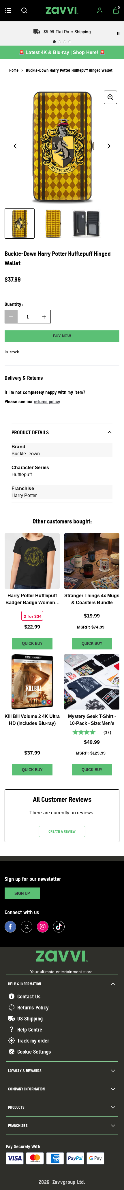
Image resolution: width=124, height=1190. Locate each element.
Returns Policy (32, 1007)
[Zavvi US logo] (62, 10)
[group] (62, 146)
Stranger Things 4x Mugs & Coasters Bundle (91, 599)
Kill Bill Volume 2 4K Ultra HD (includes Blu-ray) (32, 720)
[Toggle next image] (109, 146)
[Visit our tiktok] (59, 926)
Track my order (33, 1040)
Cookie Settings (34, 1051)
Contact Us (29, 996)
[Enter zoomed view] (110, 97)
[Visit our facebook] (10, 926)
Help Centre (29, 1029)
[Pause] (118, 33)
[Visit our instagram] (42, 926)
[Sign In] (99, 10)
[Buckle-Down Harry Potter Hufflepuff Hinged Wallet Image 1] (20, 223)
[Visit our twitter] (26, 926)
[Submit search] (24, 10)
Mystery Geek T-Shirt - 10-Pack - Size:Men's (92, 720)
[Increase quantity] (44, 316)
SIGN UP (22, 893)
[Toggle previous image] (15, 146)
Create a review (62, 831)
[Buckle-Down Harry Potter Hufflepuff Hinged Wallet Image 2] (53, 223)
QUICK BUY (32, 643)
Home (13, 70)
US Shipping (30, 1018)
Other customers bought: (62, 521)
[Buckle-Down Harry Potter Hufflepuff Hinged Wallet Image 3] (87, 223)
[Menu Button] (8, 10)
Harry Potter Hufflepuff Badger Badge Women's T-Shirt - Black (32, 599)
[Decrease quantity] (11, 316)
